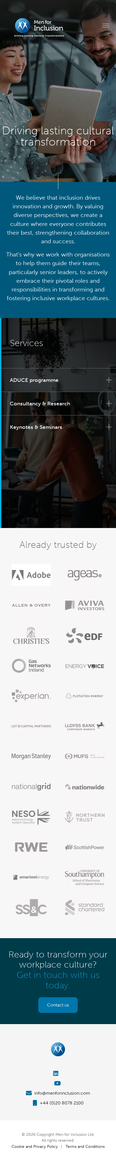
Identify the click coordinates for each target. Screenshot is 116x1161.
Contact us (58, 1005)
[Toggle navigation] (106, 25)
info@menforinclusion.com (61, 1093)
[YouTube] (58, 1083)
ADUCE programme (34, 380)
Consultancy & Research (40, 403)
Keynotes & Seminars (36, 427)
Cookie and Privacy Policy (35, 1146)
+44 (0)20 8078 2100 (61, 1103)
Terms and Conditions (85, 1146)
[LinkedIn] (58, 1073)
